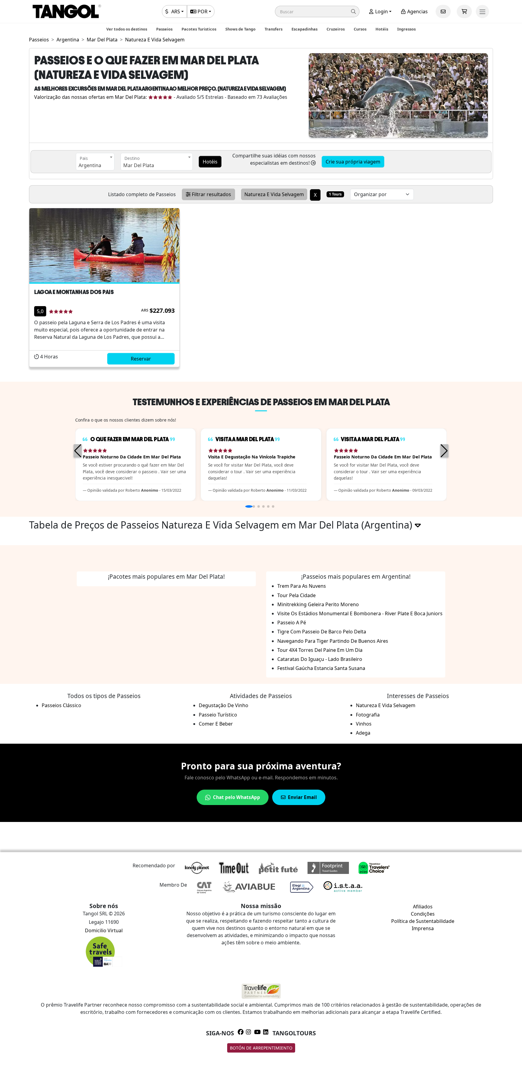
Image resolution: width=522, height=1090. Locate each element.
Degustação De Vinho (223, 705)
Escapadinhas (304, 29)
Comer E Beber (216, 723)
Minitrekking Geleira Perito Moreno (318, 604)
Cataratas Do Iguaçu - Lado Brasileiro (319, 659)
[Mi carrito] (464, 11)
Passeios (164, 29)
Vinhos (364, 723)
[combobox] (95, 161)
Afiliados (423, 906)
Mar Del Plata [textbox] (138, 165)
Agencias (417, 11)
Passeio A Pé (291, 622)
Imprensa (423, 928)
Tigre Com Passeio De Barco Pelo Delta (321, 631)
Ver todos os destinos (126, 29)
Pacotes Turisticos (199, 29)
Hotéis (381, 29)
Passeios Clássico (61, 705)
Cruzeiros (336, 29)
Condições (423, 913)
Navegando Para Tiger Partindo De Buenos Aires (332, 641)
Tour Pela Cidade (296, 595)
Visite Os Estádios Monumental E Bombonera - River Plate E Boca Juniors (360, 613)
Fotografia (368, 714)
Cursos (360, 29)
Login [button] (381, 11)
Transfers (273, 29)
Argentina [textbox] (90, 165)
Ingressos (406, 29)
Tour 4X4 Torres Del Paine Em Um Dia (319, 650)
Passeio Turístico (218, 714)
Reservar (141, 358)
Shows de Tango (240, 29)
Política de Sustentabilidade (422, 921)
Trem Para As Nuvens (301, 586)
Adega (363, 732)
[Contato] (443, 11)
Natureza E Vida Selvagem (385, 705)
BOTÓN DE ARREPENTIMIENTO (261, 1048)
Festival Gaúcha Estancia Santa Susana (321, 668)
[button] (317, 11)
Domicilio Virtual (104, 930)
